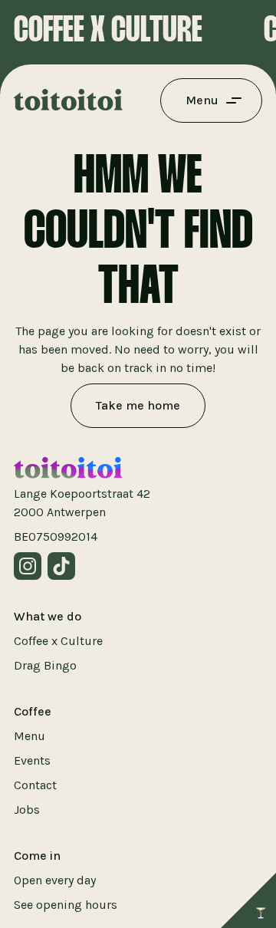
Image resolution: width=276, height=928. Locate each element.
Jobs (27, 809)
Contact (35, 785)
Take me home (138, 405)
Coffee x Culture (58, 640)
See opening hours (65, 904)
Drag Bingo (45, 665)
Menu (29, 736)
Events (32, 760)
